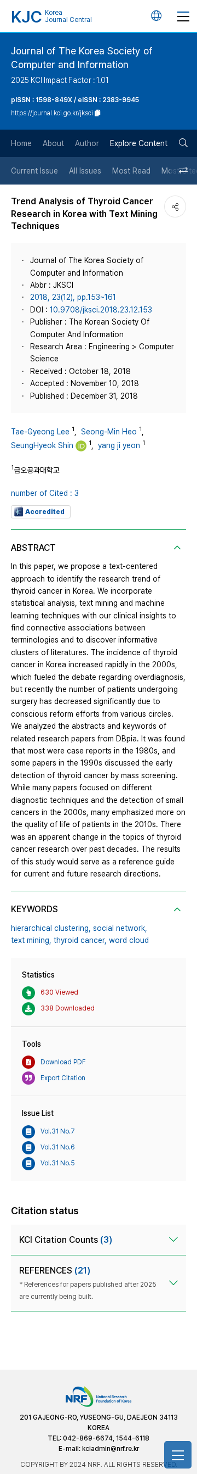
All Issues (85, 170)
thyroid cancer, (80, 940)
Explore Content (138, 143)
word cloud (129, 940)
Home (21, 143)
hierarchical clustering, (51, 928)
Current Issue (34, 170)
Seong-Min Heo (109, 431)
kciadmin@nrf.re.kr (110, 1449)
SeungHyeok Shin (42, 445)
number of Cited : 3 (45, 493)
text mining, (31, 940)
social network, (120, 928)
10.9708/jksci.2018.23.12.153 (101, 309)
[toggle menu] (183, 16)
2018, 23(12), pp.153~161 (73, 297)
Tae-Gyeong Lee (40, 431)
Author (87, 143)
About (53, 143)
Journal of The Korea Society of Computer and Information (82, 57)
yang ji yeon (119, 445)
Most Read (131, 170)
